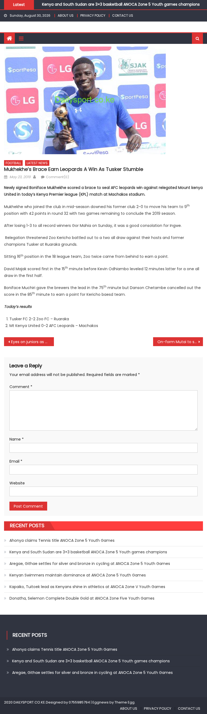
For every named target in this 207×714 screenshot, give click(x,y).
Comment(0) (57, 177)
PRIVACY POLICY (92, 15)
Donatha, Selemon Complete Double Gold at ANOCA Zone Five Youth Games (81, 598)
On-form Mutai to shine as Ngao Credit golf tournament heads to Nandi (180, 341)
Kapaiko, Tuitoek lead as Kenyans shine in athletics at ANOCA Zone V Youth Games (87, 586)
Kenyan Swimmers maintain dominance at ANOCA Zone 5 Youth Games (77, 575)
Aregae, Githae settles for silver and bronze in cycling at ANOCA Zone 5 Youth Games (89, 563)
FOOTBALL (13, 163)
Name (16, 439)
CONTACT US (122, 15)
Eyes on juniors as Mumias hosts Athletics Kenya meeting (32, 341)
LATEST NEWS (37, 163)
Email (15, 461)
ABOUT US (66, 15)
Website (17, 483)
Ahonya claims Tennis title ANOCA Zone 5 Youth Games (62, 540)
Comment (20, 386)
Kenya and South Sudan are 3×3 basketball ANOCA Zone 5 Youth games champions (121, 3)
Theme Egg (124, 702)
